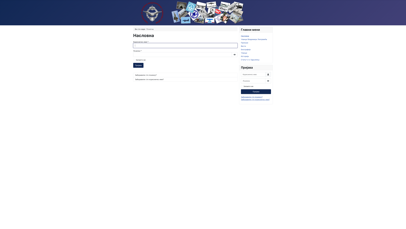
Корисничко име (140, 42)
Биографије (246, 49)
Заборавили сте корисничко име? (149, 79)
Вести (243, 46)
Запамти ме (141, 60)
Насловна (245, 36)
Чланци (244, 53)
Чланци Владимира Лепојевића (254, 39)
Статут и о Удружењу (250, 60)
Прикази (244, 43)
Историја (245, 56)
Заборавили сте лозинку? (146, 75)
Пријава (138, 65)
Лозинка (137, 51)
